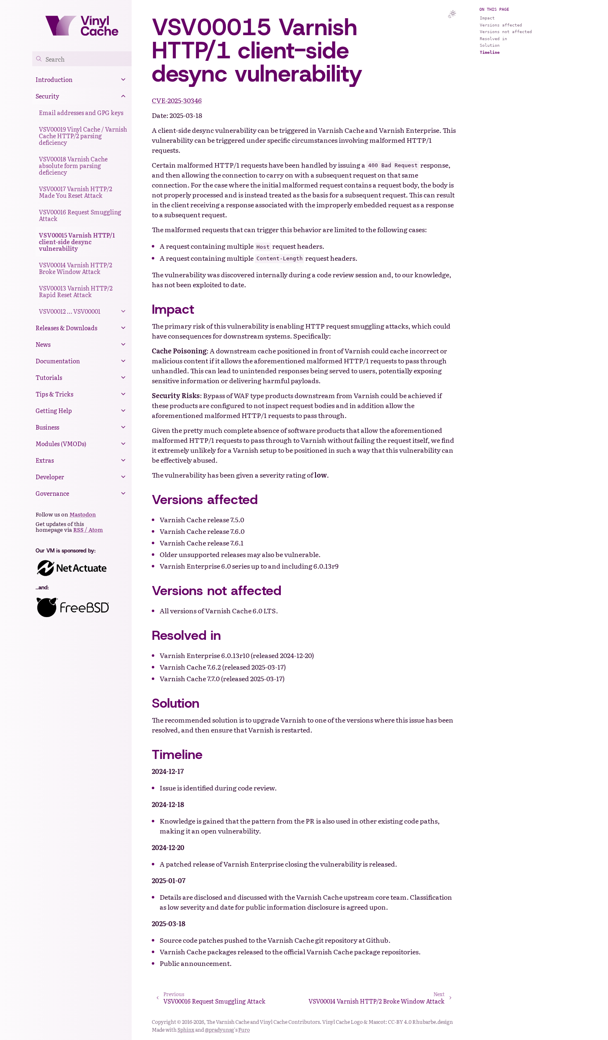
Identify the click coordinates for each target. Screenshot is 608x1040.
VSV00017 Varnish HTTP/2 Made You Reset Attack (75, 192)
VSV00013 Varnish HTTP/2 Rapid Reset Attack (76, 291)
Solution (490, 45)
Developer (50, 477)
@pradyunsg (219, 1029)
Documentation (58, 361)
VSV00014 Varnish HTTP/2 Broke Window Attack (75, 268)
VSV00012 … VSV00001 (70, 311)
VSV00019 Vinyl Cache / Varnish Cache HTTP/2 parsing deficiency (83, 136)
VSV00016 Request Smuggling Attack (80, 215)
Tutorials (49, 377)
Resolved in (493, 38)
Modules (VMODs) (61, 444)
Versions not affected (506, 31)
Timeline (490, 52)
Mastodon (82, 514)
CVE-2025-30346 (177, 100)
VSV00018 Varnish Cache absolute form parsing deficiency (73, 165)
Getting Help (54, 410)
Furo (244, 1029)
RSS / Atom (88, 529)
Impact (487, 18)
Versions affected (501, 25)
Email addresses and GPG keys (81, 112)
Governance (52, 493)
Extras (45, 460)
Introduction (54, 79)
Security (47, 96)
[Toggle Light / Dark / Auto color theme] (452, 14)
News (43, 344)
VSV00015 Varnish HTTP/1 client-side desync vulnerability (77, 241)
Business (47, 427)
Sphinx (185, 1029)
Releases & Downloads (66, 328)
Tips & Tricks (54, 394)
